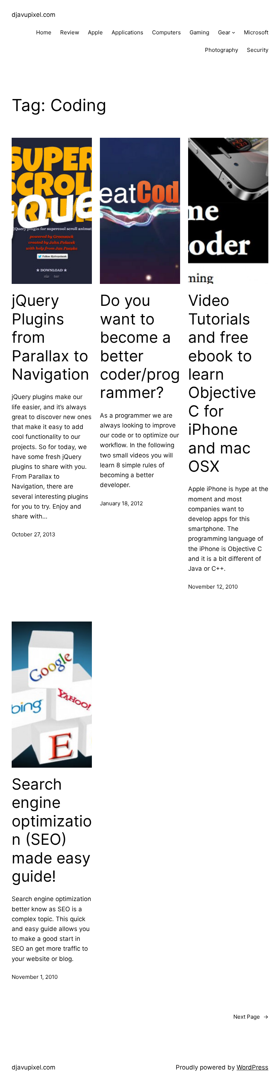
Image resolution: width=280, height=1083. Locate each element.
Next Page (250, 1016)
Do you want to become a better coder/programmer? (140, 346)
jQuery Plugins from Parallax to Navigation (50, 337)
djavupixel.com (33, 14)
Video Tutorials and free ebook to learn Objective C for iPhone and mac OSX (222, 383)
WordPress (252, 1067)
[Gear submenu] (233, 32)
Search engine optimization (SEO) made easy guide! (52, 830)
